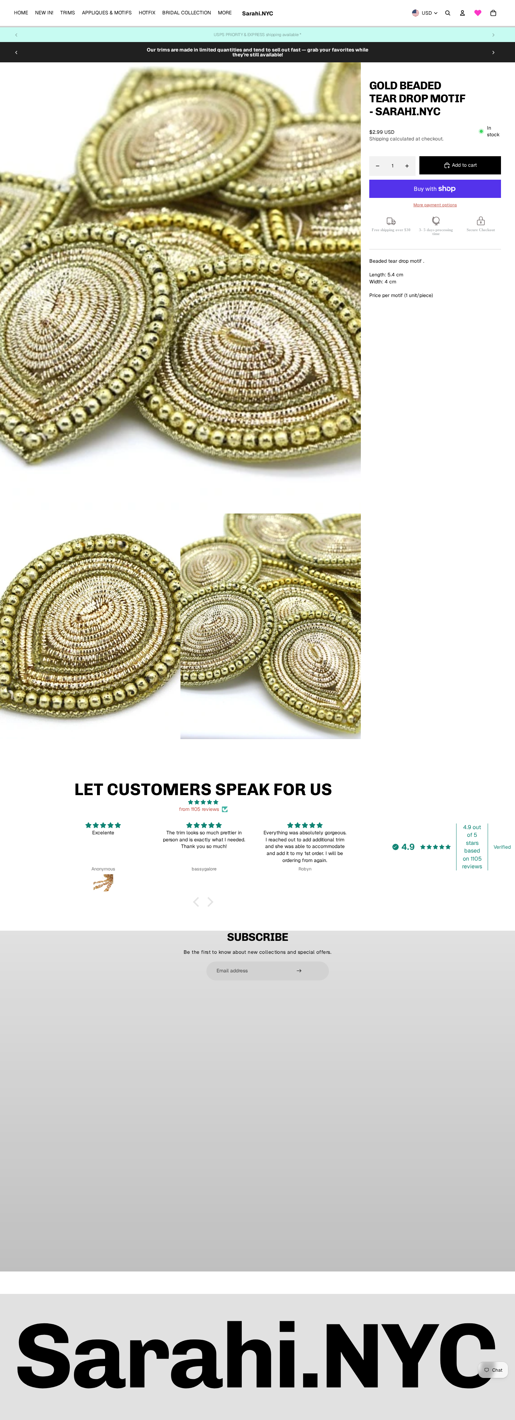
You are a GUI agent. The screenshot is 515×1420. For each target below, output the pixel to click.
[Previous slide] (16, 34)
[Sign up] (299, 971)
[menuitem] (21, 13)
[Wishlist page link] (477, 12)
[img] (203, 802)
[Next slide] (493, 34)
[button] (198, 902)
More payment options (435, 204)
